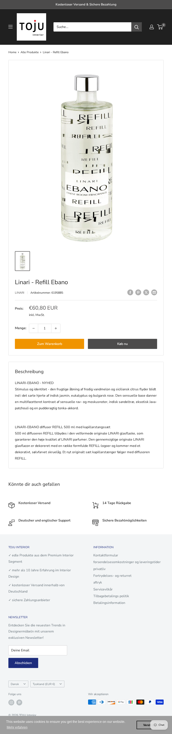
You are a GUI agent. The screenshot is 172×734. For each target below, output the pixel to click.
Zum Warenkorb (49, 344)
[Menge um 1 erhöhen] (55, 328)
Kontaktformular (105, 555)
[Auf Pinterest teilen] (138, 292)
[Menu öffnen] (10, 26)
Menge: (20, 328)
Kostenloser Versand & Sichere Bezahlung (86, 4)
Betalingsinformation (109, 603)
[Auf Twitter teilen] (146, 292)
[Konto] (152, 27)
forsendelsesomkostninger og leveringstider (127, 562)
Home (12, 52)
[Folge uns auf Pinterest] (19, 702)
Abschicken (23, 663)
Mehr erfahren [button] (17, 727)
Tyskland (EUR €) (44, 684)
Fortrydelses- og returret (112, 575)
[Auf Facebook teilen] (130, 292)
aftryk (97, 582)
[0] (160, 26)
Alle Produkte (30, 52)
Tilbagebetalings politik (111, 596)
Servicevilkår (103, 589)
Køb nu (122, 344)
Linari (19, 293)
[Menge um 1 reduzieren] (33, 328)
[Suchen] (136, 27)
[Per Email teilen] (154, 292)
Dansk (15, 684)
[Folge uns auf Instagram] (11, 702)
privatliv (99, 569)
